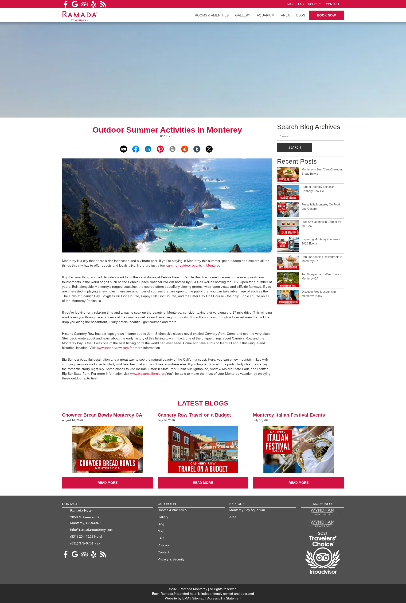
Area (285, 15)
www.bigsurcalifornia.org (148, 373)
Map (290, 4)
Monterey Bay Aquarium (247, 510)
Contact (332, 4)
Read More (107, 483)
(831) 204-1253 (81, 536)
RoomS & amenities (212, 15)
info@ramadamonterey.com (91, 529)
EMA (185, 598)
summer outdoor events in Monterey (193, 265)
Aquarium (265, 15)
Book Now (326, 15)
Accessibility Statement (224, 598)
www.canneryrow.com (113, 348)
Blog (300, 15)
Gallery (242, 15)
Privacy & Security (171, 559)
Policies (314, 4)
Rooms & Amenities (172, 510)
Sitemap (198, 598)
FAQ (301, 4)
